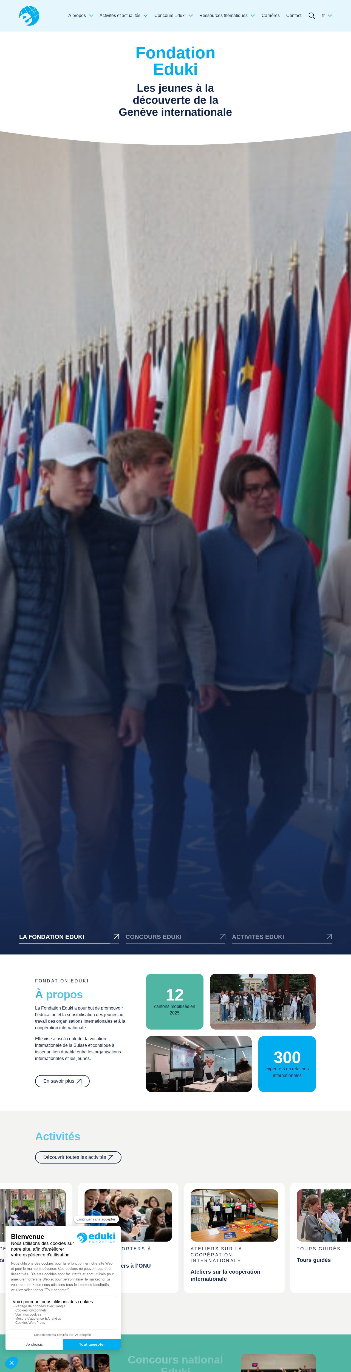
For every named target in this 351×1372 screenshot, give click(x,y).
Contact (293, 15)
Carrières (271, 15)
